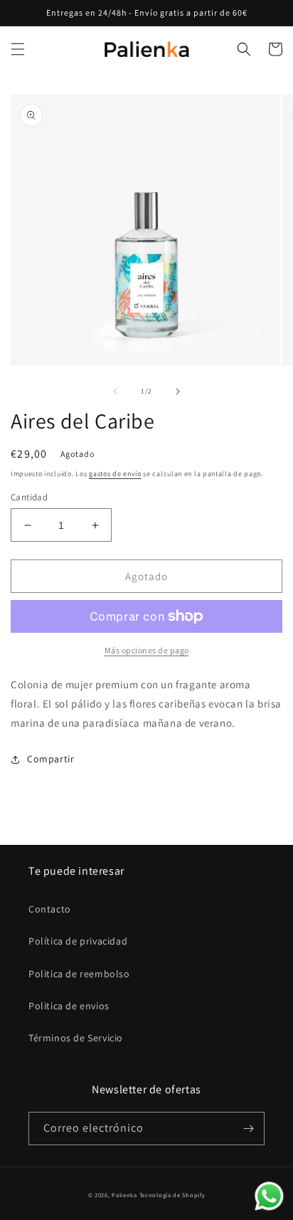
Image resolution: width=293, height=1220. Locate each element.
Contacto (49, 909)
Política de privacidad (77, 941)
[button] (17, 49)
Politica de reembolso (79, 973)
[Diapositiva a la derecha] (177, 391)
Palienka (124, 1195)
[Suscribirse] (248, 1128)
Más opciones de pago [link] (147, 650)
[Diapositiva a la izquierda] (115, 391)
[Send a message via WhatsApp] (269, 1196)
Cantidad (29, 497)
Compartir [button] (50, 758)
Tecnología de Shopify (172, 1195)
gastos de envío (115, 473)
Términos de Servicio (75, 1037)
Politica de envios (69, 1005)
